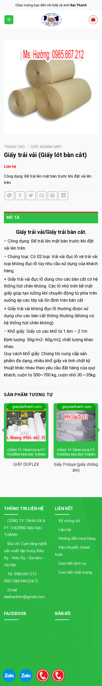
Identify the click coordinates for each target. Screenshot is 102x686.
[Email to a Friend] (42, 195)
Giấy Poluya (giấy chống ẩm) (76, 467)
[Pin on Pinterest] (53, 195)
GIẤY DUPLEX (26, 464)
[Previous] (3, 440)
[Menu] (9, 19)
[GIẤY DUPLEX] (26, 423)
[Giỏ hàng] (93, 19)
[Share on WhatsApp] (9, 195)
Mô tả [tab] (13, 217)
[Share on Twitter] (31, 195)
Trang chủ (14, 147)
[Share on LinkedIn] (63, 195)
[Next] (98, 440)
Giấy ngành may (46, 147)
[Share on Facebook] (20, 195)
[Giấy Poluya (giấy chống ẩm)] (75, 423)
